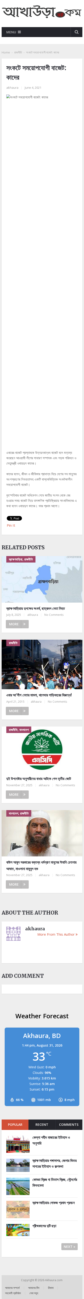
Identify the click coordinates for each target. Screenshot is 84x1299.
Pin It (11, 525)
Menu (11, 32)
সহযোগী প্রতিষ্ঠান (13, 1293)
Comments (68, 1124)
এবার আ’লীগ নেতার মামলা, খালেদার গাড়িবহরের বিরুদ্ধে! (39, 695)
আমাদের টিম (33, 1288)
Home (6, 52)
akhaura (12, 87)
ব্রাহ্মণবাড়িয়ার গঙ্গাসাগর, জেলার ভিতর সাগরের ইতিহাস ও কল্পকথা (54, 1163)
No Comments (53, 615)
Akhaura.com (54, 1280)
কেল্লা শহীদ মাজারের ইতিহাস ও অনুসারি (51, 1140)
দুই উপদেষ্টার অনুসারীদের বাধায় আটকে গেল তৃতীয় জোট (38, 778)
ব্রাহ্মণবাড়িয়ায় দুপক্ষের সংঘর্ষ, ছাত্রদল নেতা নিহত (35, 608)
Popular (15, 1124)
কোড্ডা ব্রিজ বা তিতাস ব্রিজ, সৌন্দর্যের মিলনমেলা (54, 1182)
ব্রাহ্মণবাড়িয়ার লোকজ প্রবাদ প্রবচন (53, 1202)
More (14, 624)
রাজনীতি (18, 52)
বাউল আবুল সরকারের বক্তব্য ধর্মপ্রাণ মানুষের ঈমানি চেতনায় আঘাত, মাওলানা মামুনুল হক (41, 865)
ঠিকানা (50, 1288)
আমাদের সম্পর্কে (12, 1288)
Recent (41, 1124)
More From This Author (56, 934)
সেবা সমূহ (33, 1293)
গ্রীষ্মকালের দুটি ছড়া (44, 1225)
